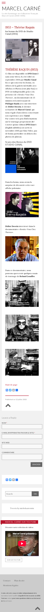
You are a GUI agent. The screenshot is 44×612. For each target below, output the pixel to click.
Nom (4, 423)
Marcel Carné (21, 8)
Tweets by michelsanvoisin (22, 508)
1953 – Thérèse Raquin (19, 27)
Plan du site (19, 580)
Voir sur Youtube (14, 560)
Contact (6, 580)
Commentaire (8, 452)
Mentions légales (10, 585)
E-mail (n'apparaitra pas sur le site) (18, 433)
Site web (5, 443)
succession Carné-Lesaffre (9, 596)
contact (9, 598)
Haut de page (11, 385)
